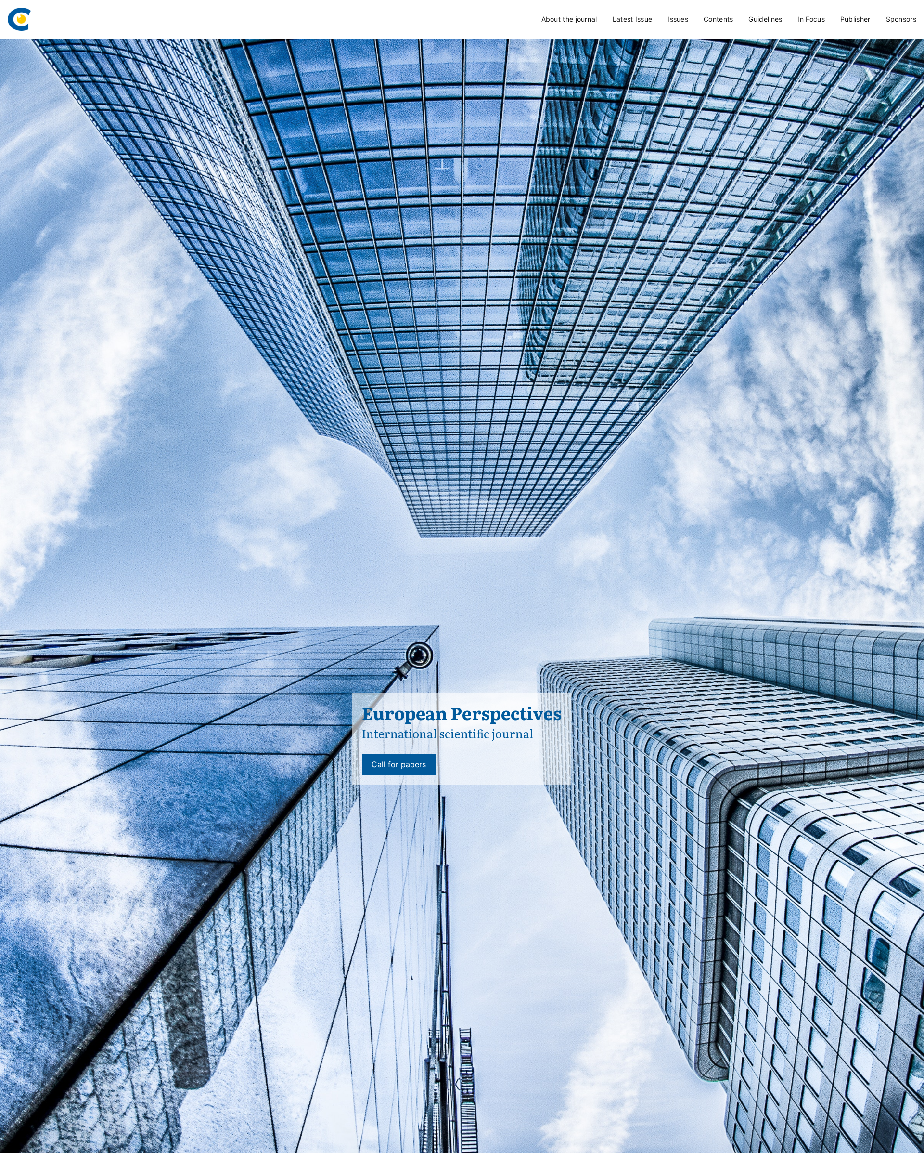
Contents (718, 19)
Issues (677, 19)
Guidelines (765, 19)
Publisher (855, 19)
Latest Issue (633, 19)
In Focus (810, 19)
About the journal (569, 19)
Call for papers (399, 764)
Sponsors (901, 19)
